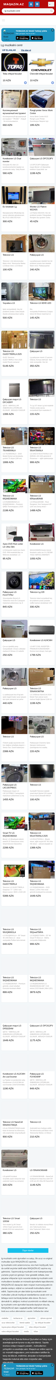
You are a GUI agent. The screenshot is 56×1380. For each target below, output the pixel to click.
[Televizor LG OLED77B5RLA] (14, 864)
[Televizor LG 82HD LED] (42, 286)
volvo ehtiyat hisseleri (10, 1331)
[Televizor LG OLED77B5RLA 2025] (14, 334)
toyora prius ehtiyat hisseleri (13, 1327)
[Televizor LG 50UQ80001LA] (14, 912)
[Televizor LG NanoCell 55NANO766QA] (14, 1105)
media (26, 1331)
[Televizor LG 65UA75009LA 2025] (42, 816)
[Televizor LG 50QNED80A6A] (14, 960)
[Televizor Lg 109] (42, 575)
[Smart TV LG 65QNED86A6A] (14, 816)
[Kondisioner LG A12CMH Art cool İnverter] (14, 1056)
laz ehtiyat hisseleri (42, 1323)
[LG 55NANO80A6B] (42, 1153)
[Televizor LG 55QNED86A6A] (42, 864)
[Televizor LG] (14, 237)
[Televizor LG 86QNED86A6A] (42, 960)
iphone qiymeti (46, 1318)
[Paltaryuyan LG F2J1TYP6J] (14, 575)
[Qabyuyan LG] (42, 334)
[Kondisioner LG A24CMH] (42, 623)
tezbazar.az (18, 1318)
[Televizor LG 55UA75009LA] (42, 430)
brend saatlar (25, 1323)
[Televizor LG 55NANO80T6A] (42, 671)
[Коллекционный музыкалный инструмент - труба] (14, 93)
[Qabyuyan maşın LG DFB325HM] (14, 1008)
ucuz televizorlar (8, 1323)
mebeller (5, 1318)
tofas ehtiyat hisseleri (37, 1327)
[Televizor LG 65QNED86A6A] (14, 478)
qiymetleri (31, 1318)
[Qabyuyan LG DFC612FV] (42, 1008)
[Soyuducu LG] (14, 286)
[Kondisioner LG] (42, 526)
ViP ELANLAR (9, 50)
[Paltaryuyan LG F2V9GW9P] (42, 1056)
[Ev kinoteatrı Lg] (14, 189)
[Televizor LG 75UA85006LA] (14, 430)
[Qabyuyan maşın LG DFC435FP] (14, 382)
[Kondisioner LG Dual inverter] (14, 141)
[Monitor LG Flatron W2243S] (42, 189)
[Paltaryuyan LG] (42, 237)
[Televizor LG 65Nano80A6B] (42, 478)
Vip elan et (26, 50)
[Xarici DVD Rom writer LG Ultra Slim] (14, 526)
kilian (36, 1331)
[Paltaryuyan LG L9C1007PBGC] (14, 767)
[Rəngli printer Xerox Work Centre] (42, 93)
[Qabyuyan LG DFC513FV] (42, 141)
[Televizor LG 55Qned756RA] (42, 912)
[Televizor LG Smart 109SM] (14, 1201)
